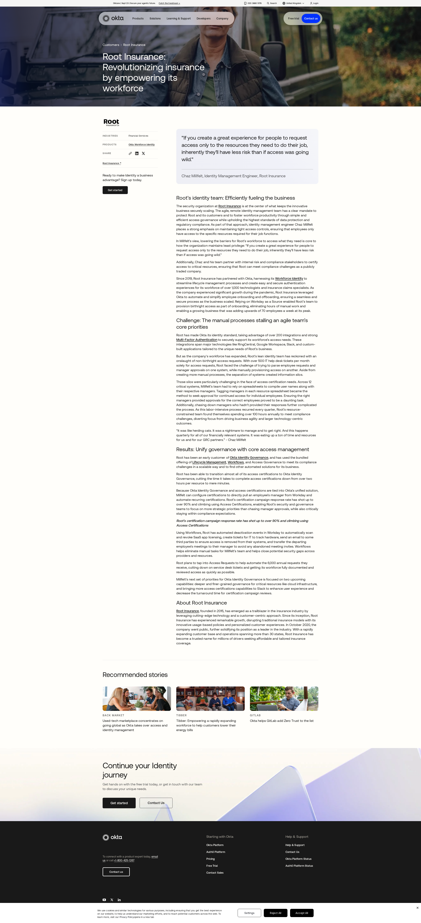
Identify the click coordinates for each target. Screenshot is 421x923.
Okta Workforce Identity (142, 144)
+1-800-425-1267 (124, 860)
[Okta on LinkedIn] (119, 900)
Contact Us (292, 851)
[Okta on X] (111, 900)
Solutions (155, 18)
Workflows (236, 462)
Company (222, 18)
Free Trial (212, 865)
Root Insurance (112, 163)
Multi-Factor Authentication (196, 340)
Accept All (302, 912)
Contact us (311, 18)
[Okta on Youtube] (104, 900)
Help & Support (295, 845)
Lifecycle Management (209, 462)
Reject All (275, 912)
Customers (111, 45)
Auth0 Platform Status (299, 865)
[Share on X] (143, 153)
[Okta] (113, 18)
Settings (249, 912)
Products (138, 18)
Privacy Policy (137, 917)
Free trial (293, 18)
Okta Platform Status (298, 858)
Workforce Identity (289, 278)
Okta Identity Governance (249, 457)
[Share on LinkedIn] (136, 153)
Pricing (210, 858)
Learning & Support (179, 18)
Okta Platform (215, 845)
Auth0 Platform (215, 851)
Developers (203, 18)
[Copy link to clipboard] (130, 153)
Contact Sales (215, 872)
